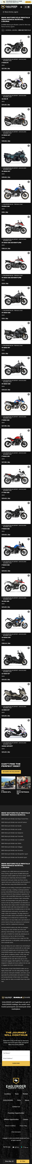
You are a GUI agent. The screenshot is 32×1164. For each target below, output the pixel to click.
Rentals (25, 1094)
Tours (17, 1094)
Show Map (8, 1161)
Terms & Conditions (10, 1126)
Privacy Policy (23, 1126)
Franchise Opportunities (16, 1113)
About (27, 1100)
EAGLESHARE (8, 1100)
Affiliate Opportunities (11, 1119)
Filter (23, 1161)
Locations (7, 1094)
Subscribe (16, 1063)
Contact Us (16, 1107)
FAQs (19, 1100)
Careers (25, 1119)
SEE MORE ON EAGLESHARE (11, 771)
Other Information (16, 1132)
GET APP (28, 2)
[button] (16, 52)
